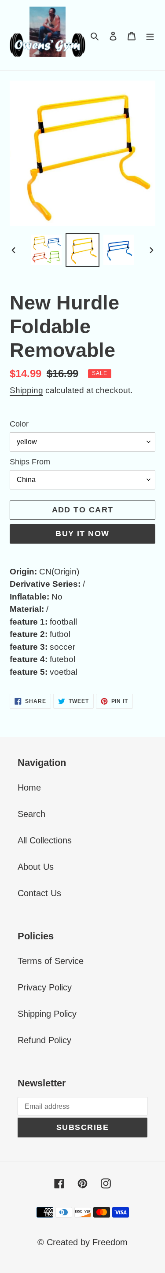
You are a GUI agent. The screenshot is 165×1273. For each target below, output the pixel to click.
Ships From (30, 461)
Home (29, 787)
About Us (36, 867)
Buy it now (82, 533)
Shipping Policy (47, 1014)
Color (19, 423)
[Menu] (150, 35)
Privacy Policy (45, 987)
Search (31, 814)
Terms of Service (51, 961)
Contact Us (39, 893)
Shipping (26, 390)
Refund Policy (44, 1040)
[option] (47, 250)
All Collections (45, 840)
